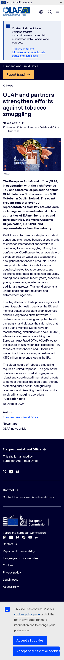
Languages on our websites (20, 558)
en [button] (41, 12)
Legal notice (10, 579)
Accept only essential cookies (38, 651)
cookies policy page (27, 614)
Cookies (8, 565)
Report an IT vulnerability (19, 551)
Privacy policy (12, 572)
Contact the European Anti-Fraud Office (28, 497)
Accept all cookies (29, 640)
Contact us (10, 544)
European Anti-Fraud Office (20, 417)
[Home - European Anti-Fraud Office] (20, 11)
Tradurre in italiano (23, 48)
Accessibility (11, 586)
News (9, 85)
